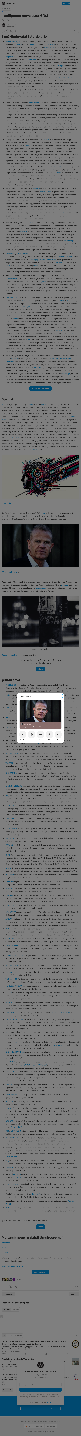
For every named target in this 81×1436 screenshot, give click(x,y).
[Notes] (49, 734)
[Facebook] (31, 734)
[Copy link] (22, 734)
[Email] (40, 734)
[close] (60, 696)
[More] (58, 734)
